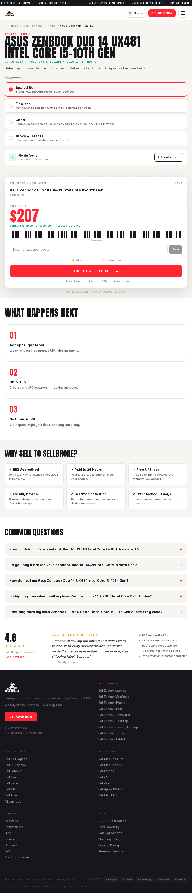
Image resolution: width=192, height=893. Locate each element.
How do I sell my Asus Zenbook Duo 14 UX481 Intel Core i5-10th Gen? (96, 580)
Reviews (11, 839)
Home (14, 26)
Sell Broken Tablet (111, 739)
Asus (51, 26)
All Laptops (13, 801)
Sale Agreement (110, 833)
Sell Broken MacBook (113, 697)
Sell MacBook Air (110, 765)
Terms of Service (110, 851)
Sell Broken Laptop (112, 691)
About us (11, 821)
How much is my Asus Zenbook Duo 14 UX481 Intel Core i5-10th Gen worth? (96, 549)
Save (175, 249)
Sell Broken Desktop (113, 721)
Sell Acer (11, 795)
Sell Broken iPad (110, 709)
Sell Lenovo (13, 771)
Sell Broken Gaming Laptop (118, 727)
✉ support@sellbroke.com (23, 733)
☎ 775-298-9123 (16, 728)
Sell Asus (11, 777)
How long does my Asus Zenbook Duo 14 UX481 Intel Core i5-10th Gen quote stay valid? (96, 612)
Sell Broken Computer (114, 715)
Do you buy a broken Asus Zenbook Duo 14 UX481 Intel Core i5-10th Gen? (96, 565)
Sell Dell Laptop (16, 759)
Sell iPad (104, 777)
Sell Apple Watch (110, 789)
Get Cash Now (162, 13)
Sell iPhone (106, 771)
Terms (24, 886)
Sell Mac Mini (107, 795)
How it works (14, 827)
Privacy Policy (108, 845)
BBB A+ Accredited (112, 821)
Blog (8, 833)
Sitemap (83, 886)
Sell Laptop (33, 26)
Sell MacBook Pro (111, 759)
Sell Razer (12, 783)
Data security (108, 827)
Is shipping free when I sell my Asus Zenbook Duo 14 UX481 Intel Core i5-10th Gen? (96, 596)
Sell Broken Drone (111, 733)
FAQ (7, 851)
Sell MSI (10, 789)
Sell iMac (104, 783)
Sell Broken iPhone (112, 703)
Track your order (17, 857)
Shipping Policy (109, 839)
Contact (11, 845)
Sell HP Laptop (15, 765)
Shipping (66, 886)
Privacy (10, 886)
